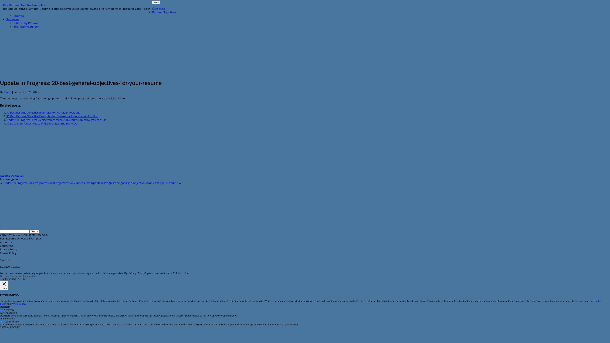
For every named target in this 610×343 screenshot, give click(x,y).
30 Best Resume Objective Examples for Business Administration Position (52, 116)
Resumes (18, 15)
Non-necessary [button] (7, 318)
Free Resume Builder (26, 26)
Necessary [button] (5, 306)
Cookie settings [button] (8, 279)
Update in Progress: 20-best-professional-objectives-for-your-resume (45, 183)
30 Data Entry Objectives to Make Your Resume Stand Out (42, 123)
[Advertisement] (77, 53)
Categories (159, 8)
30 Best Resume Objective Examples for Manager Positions (43, 112)
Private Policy (18, 304)
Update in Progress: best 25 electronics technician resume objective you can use (56, 120)
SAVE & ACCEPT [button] (10, 327)
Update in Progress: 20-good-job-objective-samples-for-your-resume (136, 183)
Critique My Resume (25, 23)
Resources (12, 19)
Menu (156, 2)
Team (7, 92)
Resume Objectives (164, 12)
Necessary (9, 310)
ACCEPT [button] (23, 279)
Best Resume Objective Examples (24, 5)
